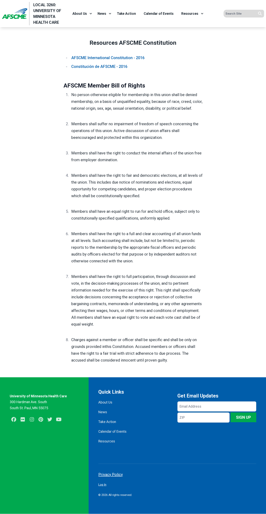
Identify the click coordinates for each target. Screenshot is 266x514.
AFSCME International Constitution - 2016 (107, 57)
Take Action (126, 14)
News (102, 14)
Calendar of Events (159, 14)
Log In (102, 484)
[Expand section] (91, 14)
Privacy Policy (110, 474)
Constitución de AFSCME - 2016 (99, 66)
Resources (189, 14)
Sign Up (243, 417)
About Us (79, 14)
